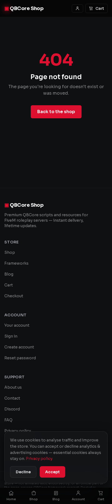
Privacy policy (17, 430)
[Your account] (77, 8)
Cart (99, 8)
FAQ (8, 420)
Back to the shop (56, 112)
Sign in (10, 336)
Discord (12, 409)
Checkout (13, 295)
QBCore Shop (23, 8)
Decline (23, 471)
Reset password (20, 357)
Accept (52, 471)
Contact (12, 398)
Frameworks (16, 263)
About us (13, 387)
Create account (19, 347)
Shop (9, 252)
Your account (16, 325)
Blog (8, 274)
